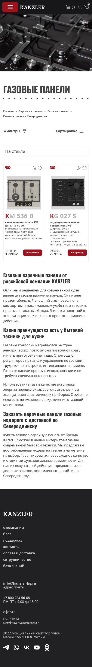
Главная (8, 111)
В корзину (32, 252)
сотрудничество (17, 559)
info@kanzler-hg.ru (19, 583)
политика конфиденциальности (21, 620)
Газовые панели (57, 111)
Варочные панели (30, 111)
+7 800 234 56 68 (16, 598)
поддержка (12, 540)
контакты (11, 547)
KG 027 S (63, 216)
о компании (13, 527)
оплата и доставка (19, 553)
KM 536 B (19, 216)
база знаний (13, 566)
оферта (9, 612)
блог (7, 534)
